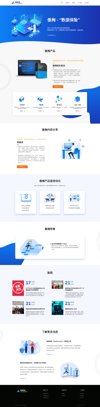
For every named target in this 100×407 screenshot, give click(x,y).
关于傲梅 (80, 2)
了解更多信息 (57, 86)
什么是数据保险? (50, 35)
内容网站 (64, 395)
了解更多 (21, 110)
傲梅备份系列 (46, 393)
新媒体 (73, 2)
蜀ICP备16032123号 (81, 405)
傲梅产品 (68, 2)
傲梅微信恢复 (46, 397)
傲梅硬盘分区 (46, 395)
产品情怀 (82, 397)
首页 (62, 2)
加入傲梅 (87, 2)
